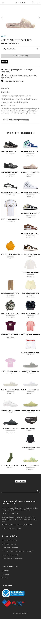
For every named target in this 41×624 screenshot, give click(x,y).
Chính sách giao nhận (10, 547)
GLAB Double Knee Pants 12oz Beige (10, 293)
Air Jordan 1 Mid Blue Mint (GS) (30, 152)
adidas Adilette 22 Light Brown (30, 371)
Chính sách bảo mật (9, 544)
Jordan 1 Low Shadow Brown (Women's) (30, 254)
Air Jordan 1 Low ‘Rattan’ (30, 213)
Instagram (5, 574)
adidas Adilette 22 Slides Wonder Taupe (30, 172)
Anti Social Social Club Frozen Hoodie (10, 313)
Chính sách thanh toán (10, 555)
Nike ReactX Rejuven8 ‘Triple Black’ (10, 172)
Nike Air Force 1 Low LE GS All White (10, 410)
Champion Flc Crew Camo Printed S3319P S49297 (30, 313)
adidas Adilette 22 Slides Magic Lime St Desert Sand (30, 465)
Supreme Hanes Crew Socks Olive (10, 465)
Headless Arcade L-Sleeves (30, 447)
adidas (3, 36)
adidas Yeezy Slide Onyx (10, 428)
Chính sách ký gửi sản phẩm (12, 558)
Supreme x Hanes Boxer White (30, 352)
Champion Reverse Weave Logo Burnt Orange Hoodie (10, 254)
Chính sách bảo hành (9, 540)
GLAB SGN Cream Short (30, 293)
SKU (2, 92)
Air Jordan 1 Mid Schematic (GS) (30, 193)
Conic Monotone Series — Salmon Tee (30, 334)
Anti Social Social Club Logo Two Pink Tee (10, 371)
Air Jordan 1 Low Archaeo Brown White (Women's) (30, 234)
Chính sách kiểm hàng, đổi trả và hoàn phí (17, 551)
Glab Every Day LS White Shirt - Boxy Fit (30, 272)
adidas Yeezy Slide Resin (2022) (30, 410)
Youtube (5, 578)
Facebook (5, 570)
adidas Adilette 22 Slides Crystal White (30, 389)
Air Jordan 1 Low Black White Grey (10, 193)
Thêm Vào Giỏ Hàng (20, 55)
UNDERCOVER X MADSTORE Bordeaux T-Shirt (10, 334)
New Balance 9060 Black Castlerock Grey (10, 152)
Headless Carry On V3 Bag (30, 428)
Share (3, 62)
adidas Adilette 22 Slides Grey (10, 389)
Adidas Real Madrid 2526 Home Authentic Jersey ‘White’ (10, 219)
